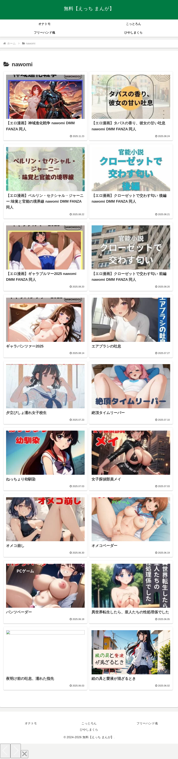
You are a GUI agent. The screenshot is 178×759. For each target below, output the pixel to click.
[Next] (15, 751)
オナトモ (31, 723)
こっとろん (89, 723)
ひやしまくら (89, 729)
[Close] (24, 754)
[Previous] (5, 751)
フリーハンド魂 (147, 723)
